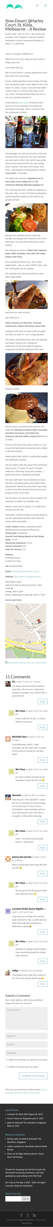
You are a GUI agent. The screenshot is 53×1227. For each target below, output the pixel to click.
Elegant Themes (26, 1220)
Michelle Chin (19, 736)
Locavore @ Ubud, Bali (17, 1114)
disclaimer (28, 1185)
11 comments (18, 43)
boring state (12, 1138)
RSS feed (37, 1176)
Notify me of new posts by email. (23, 1066)
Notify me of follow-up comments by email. (28, 1059)
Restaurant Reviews (32, 40)
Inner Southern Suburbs (25, 37)
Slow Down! (23, 102)
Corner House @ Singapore (19, 1118)
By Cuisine (36, 34)
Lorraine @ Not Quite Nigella (27, 908)
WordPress (26, 1223)
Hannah (16, 795)
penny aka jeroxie (21, 856)
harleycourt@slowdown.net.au (25, 571)
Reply (42, 701)
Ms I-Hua (12, 34)
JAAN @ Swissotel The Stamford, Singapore (26, 1122)
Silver (9, 1153)
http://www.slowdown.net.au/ (27, 576)
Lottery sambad (14, 1146)
